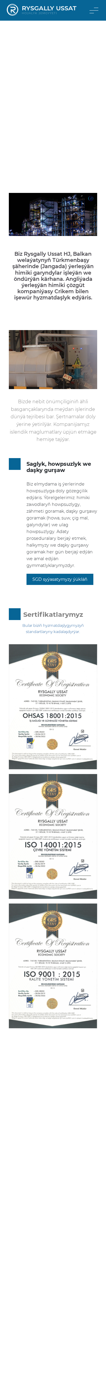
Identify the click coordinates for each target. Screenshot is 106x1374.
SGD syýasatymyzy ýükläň (59, 579)
